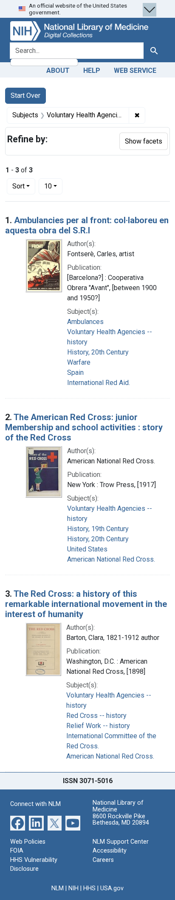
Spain (75, 372)
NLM (57, 888)
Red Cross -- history (96, 716)
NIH (73, 888)
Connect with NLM (35, 804)
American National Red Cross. (111, 559)
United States (87, 549)
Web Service (135, 70)
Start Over (25, 95)
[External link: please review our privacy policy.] (17, 822)
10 (53, 186)
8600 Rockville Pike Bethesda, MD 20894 (121, 820)
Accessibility (110, 850)
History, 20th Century (98, 352)
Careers (103, 860)
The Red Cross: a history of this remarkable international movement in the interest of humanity (86, 604)
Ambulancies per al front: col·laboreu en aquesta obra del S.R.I (87, 225)
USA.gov (112, 888)
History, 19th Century (98, 529)
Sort (18, 186)
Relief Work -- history (98, 726)
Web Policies (27, 841)
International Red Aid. (98, 383)
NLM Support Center (121, 841)
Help (91, 70)
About (58, 70)
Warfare (78, 362)
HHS (89, 888)
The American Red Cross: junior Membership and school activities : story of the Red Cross (84, 427)
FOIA (16, 850)
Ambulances (85, 322)
